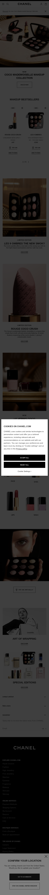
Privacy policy (21, 449)
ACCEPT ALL (24, 458)
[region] (24, 447)
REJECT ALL (24, 465)
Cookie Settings (24, 471)
